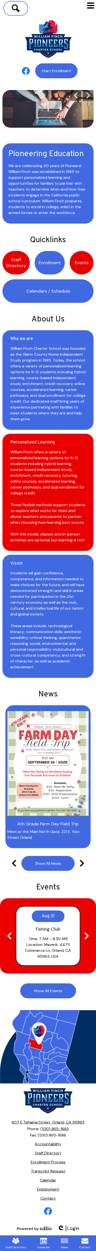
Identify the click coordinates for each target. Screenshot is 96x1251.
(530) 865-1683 (54, 1128)
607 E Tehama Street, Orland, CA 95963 (48, 1122)
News (48, 694)
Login (68, 1228)
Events (48, 887)
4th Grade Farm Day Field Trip (48, 824)
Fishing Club (48, 929)
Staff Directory (15, 1247)
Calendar (43, 1247)
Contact (85, 1247)
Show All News (48, 863)
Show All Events (48, 990)
